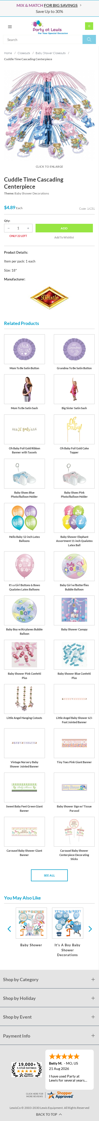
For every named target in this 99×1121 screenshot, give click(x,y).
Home (8, 53)
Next (90, 928)
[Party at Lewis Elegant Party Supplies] (49, 26)
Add (64, 228)
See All (49, 875)
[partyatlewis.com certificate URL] (49, 1094)
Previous (9, 928)
